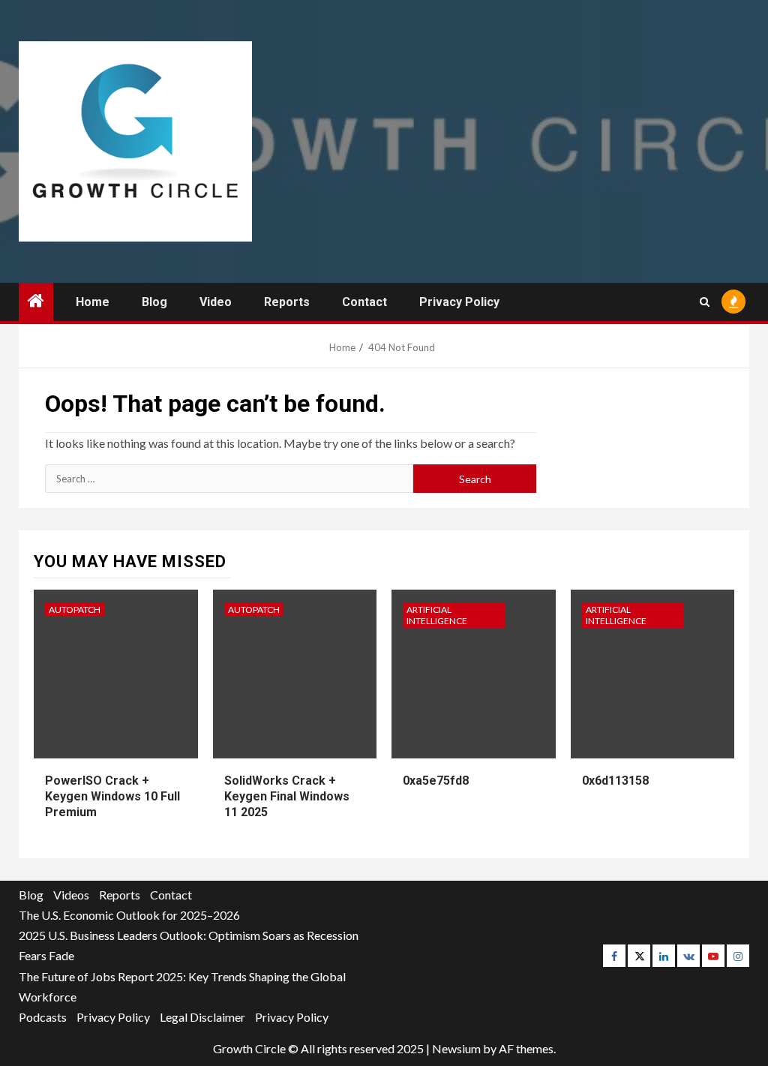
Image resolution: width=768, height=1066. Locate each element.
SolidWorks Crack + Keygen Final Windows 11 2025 (287, 796)
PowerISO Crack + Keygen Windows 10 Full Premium (112, 796)
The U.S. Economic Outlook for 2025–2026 (129, 915)
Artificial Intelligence (436, 615)
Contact (364, 302)
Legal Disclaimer (202, 1017)
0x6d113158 (615, 780)
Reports (287, 302)
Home (93, 302)
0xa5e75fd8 (436, 780)
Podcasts (43, 1017)
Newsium (456, 1048)
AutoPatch (74, 609)
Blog (154, 302)
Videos (71, 894)
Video (216, 302)
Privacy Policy (459, 302)
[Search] (704, 302)
